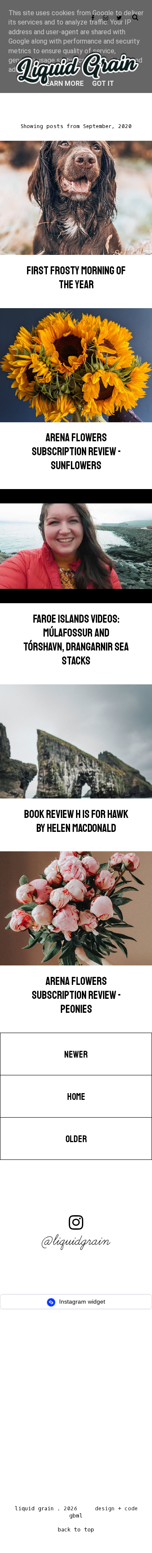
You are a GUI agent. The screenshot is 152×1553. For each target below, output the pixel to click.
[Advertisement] (76, 1409)
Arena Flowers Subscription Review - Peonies (76, 995)
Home (76, 1097)
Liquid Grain (34, 1508)
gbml (76, 1515)
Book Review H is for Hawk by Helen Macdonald (76, 821)
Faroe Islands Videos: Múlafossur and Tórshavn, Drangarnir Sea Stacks (76, 640)
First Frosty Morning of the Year (76, 278)
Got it (103, 83)
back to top (76, 1529)
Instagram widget (81, 1301)
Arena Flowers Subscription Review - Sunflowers (76, 452)
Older (76, 1139)
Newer (76, 1055)
